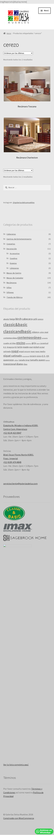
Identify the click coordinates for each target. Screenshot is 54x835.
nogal (14, 351)
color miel (43, 332)
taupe (48, 360)
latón (19, 347)
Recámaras (11, 282)
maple (26, 347)
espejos (28, 343)
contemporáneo (29, 337)
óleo (25, 364)
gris (34, 343)
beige (12, 319)
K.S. (4, 347)
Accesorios (15, 253)
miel (31, 347)
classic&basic (15, 324)
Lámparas (14, 268)
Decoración (11, 248)
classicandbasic (17, 331)
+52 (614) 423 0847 (12, 432)
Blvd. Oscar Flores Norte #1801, (18, 454)
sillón (16, 360)
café (35, 319)
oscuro (33, 356)
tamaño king (24, 360)
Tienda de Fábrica (14, 297)
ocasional (25, 356)
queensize (8, 359)
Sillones (10, 292)
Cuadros (13, 258)
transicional (9, 364)
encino (20, 343)
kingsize (10, 347)
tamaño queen (37, 359)
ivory (38, 343)
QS (47, 355)
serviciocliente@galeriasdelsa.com (20, 483)
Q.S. (44, 355)
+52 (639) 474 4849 (12, 462)
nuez (33, 351)
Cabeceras (11, 234)
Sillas (9, 287)
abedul (6, 319)
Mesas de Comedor (14, 278)
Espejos (13, 263)
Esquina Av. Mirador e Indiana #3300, (20, 425)
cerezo (40, 319)
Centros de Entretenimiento (18, 239)
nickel (36, 347)
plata (39, 356)
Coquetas (10, 244)
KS (16, 347)
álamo (19, 364)
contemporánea (10, 338)
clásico (35, 332)
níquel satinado (12, 355)
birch (18, 319)
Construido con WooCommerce (18, 818)
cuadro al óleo (9, 343)
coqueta (45, 338)
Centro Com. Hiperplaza (15, 429)
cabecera (27, 319)
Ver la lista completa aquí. (16, 764)
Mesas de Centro (13, 273)
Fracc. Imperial (10, 458)
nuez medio (40, 351)
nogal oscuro (24, 351)
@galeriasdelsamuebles (24, 202)
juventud (44, 343)
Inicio (9, 33)
